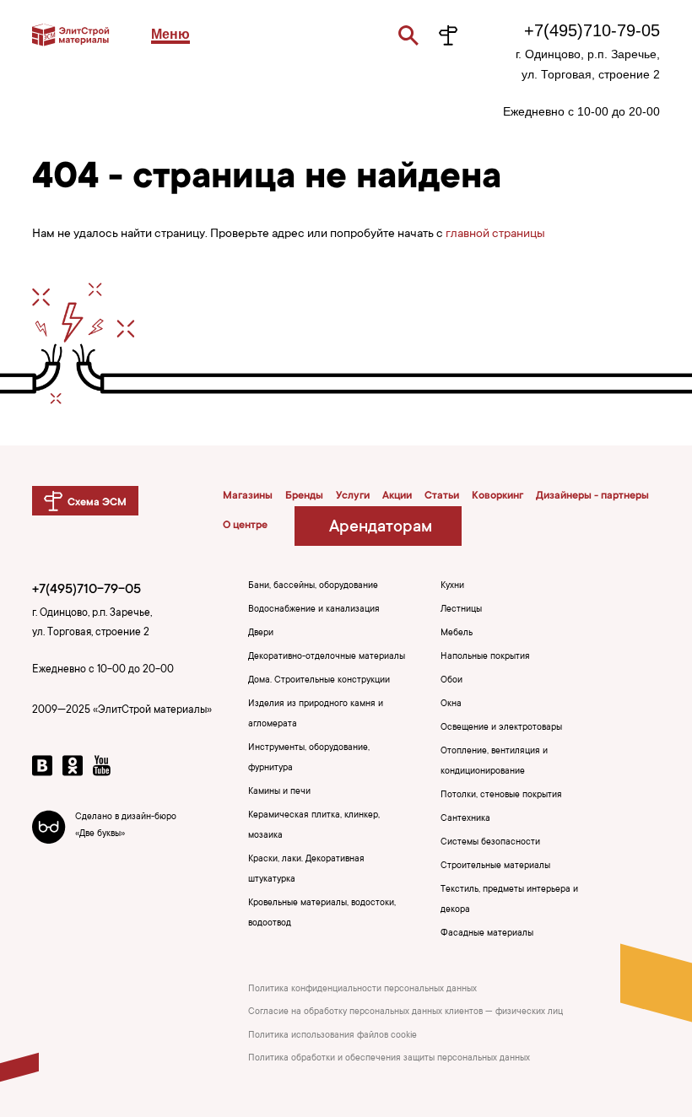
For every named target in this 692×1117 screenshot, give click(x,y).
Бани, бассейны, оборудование (313, 586)
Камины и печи (279, 792)
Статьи (441, 496)
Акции (397, 496)
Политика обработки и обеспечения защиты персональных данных (389, 1059)
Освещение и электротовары (501, 728)
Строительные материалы (495, 866)
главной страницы (495, 234)
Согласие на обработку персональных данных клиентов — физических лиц (405, 1012)
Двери (260, 634)
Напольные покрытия (485, 657)
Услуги (353, 496)
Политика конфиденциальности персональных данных (362, 990)
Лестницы (461, 610)
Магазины (248, 496)
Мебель (457, 634)
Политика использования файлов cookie (332, 1036)
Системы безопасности (490, 843)
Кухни (452, 586)
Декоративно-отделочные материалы (326, 657)
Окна (451, 704)
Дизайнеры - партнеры (592, 496)
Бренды (304, 496)
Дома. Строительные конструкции (319, 681)
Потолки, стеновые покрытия (501, 796)
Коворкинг (497, 496)
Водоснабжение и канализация (314, 610)
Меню (170, 34)
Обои (451, 681)
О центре (245, 526)
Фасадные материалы (487, 934)
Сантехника (465, 819)
